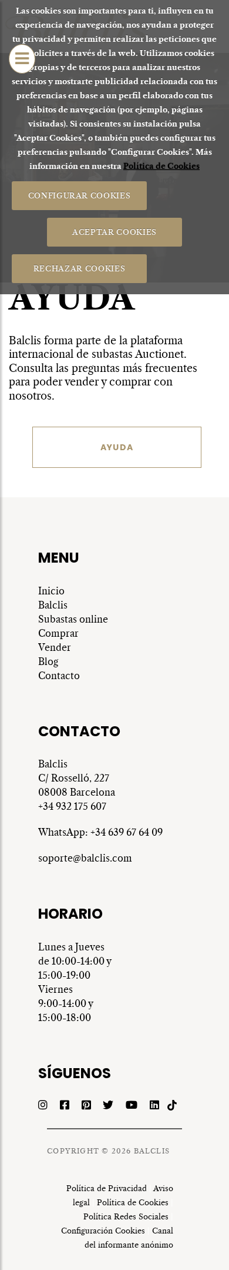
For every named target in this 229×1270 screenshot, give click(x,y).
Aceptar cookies (114, 232)
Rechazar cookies (78, 268)
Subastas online (73, 619)
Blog (48, 661)
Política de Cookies (161, 166)
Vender (54, 647)
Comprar (58, 633)
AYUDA (117, 447)
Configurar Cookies (79, 195)
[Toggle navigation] (22, 59)
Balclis (54, 605)
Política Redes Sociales (126, 1217)
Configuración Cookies (103, 1231)
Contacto (59, 675)
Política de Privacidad (106, 1188)
